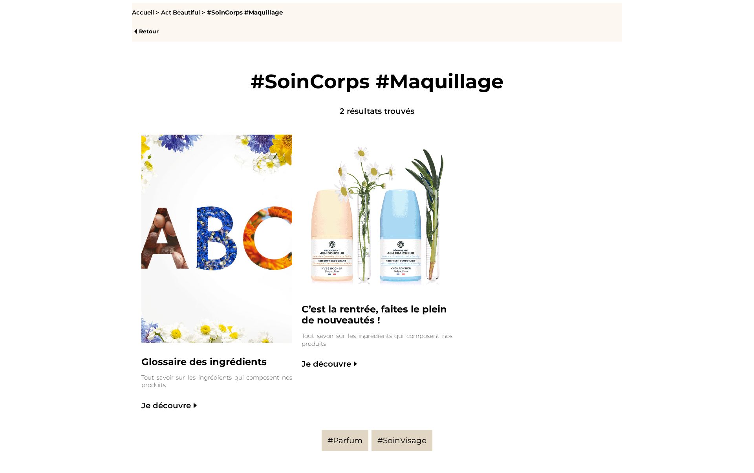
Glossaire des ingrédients (204, 361)
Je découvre (166, 405)
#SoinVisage (401, 440)
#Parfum (345, 440)
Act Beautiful (180, 12)
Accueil (143, 12)
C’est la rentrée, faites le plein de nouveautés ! (374, 314)
